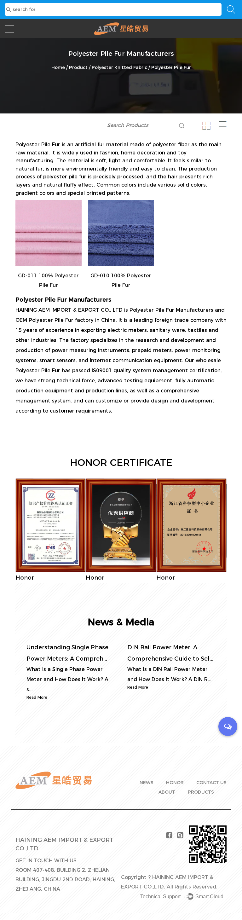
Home (58, 67)
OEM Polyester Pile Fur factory (54, 320)
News (146, 782)
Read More (36, 697)
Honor (175, 782)
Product (78, 67)
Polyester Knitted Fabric (119, 67)
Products (201, 792)
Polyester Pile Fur (37, 145)
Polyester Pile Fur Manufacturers (171, 310)
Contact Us (211, 782)
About (166, 792)
